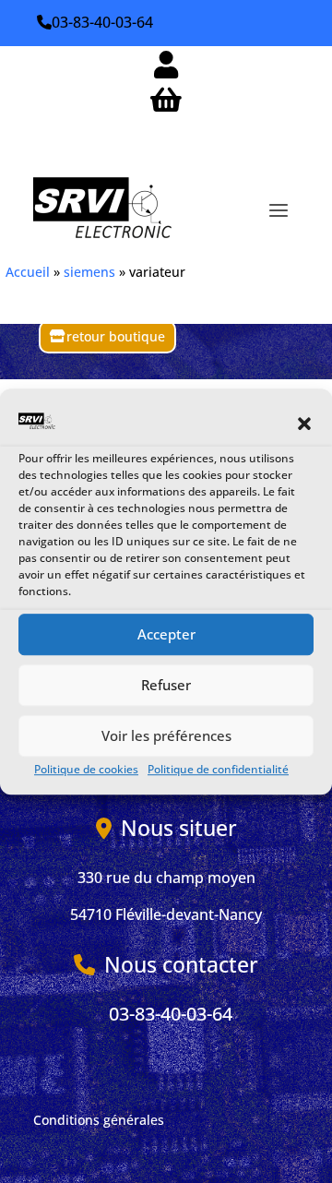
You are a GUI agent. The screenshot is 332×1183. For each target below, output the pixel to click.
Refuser (166, 685)
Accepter (166, 635)
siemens (89, 272)
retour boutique (115, 336)
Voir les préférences (166, 736)
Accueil (28, 272)
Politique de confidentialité (218, 769)
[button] (304, 424)
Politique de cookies (86, 769)
